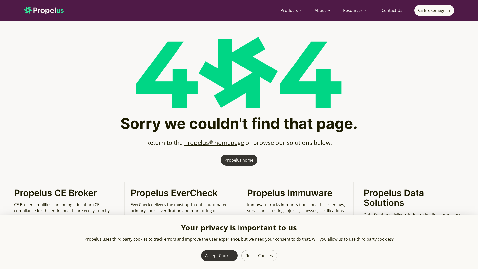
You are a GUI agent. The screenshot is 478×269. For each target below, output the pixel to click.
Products (289, 10)
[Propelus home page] (48, 10)
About (320, 10)
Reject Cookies (259, 255)
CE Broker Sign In (434, 10)
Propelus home (239, 160)
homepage (214, 142)
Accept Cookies (219, 255)
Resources (353, 10)
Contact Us (392, 10)
